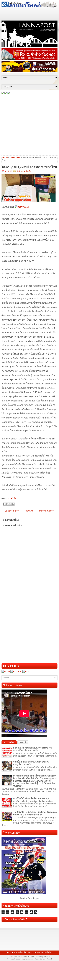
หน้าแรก (29, 511)
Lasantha (47, 957)
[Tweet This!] (11, 498)
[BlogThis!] (7, 504)
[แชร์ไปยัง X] (10, 504)
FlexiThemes (21, 957)
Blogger (35, 898)
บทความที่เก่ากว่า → (48, 511)
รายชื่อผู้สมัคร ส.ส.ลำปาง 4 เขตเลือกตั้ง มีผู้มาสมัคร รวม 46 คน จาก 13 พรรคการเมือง (35, 813)
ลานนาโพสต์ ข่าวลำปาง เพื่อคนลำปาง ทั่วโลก (33, 952)
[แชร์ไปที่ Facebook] (13, 504)
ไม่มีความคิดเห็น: (24, 171)
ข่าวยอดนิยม (9, 742)
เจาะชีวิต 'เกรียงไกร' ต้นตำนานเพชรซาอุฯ (31, 798)
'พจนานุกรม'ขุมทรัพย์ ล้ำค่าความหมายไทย (29, 166)
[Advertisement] (29, 124)
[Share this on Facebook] (8, 498)
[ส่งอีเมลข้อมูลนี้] (4, 504)
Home (5, 157)
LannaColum (15, 157)
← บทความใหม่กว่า (10, 511)
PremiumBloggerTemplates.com (20, 959)
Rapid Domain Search (43, 959)
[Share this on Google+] (15, 498)
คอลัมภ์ (23, 742)
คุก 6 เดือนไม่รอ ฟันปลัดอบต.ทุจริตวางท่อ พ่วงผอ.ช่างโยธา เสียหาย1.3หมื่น (32, 749)
